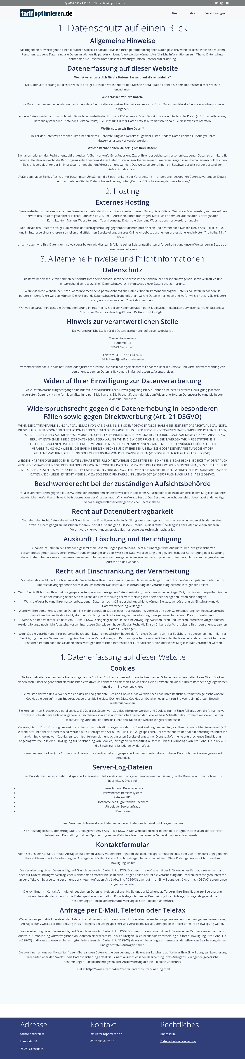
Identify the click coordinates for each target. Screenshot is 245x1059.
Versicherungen (215, 13)
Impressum (168, 1034)
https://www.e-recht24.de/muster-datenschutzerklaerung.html (128, 969)
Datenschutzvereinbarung (178, 1041)
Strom (175, 13)
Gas (192, 13)
